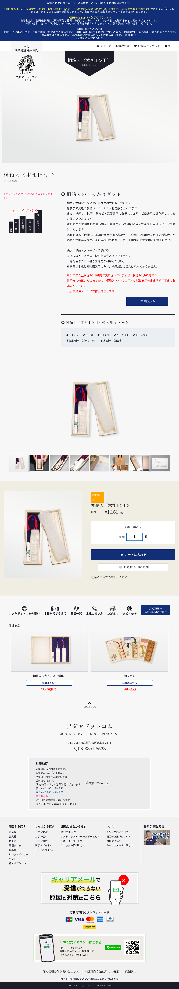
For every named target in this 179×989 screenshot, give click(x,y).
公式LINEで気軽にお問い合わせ (156, 610)
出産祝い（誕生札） (113, 340)
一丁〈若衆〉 (42, 832)
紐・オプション (17, 863)
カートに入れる (135, 554)
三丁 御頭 (105, 335)
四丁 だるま (123, 335)
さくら (12, 841)
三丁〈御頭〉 (42, 841)
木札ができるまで (55, 613)
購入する (149, 301)
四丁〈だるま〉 (43, 845)
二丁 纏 (89, 335)
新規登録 (124, 46)
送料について (113, 841)
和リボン (129, 676)
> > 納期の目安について (89, 38)
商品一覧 (76, 613)
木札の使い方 (94, 613)
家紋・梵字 (130, 614)
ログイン (105, 46)
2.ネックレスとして (72, 841)
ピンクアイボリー (18, 854)
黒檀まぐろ (15, 845)
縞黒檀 (12, 850)
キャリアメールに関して (119, 845)
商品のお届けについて (118, 836)
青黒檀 (12, 836)
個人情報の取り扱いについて (61, 971)
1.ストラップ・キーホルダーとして (80, 836)
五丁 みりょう (143, 335)
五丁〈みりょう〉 (45, 850)
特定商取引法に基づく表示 (102, 971)
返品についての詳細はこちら (109, 577)
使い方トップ (68, 832)
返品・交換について (117, 832)
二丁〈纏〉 (41, 836)
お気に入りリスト (149, 46)
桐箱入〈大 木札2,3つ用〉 (49, 676)
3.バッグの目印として (73, 845)
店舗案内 (113, 613)
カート (172, 46)
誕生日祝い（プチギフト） (82, 340)
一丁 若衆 (74, 335)
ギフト (12, 858)
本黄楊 (12, 832)
